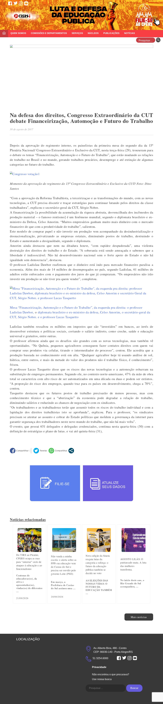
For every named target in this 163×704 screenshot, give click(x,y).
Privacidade (99, 667)
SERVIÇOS (77, 33)
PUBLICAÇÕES (111, 33)
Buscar (134, 688)
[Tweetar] (40, 450)
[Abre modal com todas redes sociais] (71, 450)
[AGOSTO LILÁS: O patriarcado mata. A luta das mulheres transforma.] (133, 551)
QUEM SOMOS (18, 33)
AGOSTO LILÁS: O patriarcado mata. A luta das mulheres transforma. (133, 564)
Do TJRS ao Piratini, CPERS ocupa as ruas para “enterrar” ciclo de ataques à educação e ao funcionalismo (29, 561)
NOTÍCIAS (129, 33)
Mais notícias (139, 617)
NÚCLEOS (93, 33)
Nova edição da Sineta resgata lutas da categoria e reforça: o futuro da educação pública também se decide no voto (98, 564)
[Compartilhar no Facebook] (19, 450)
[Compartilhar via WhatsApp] (58, 450)
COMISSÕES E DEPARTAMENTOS (49, 33)
